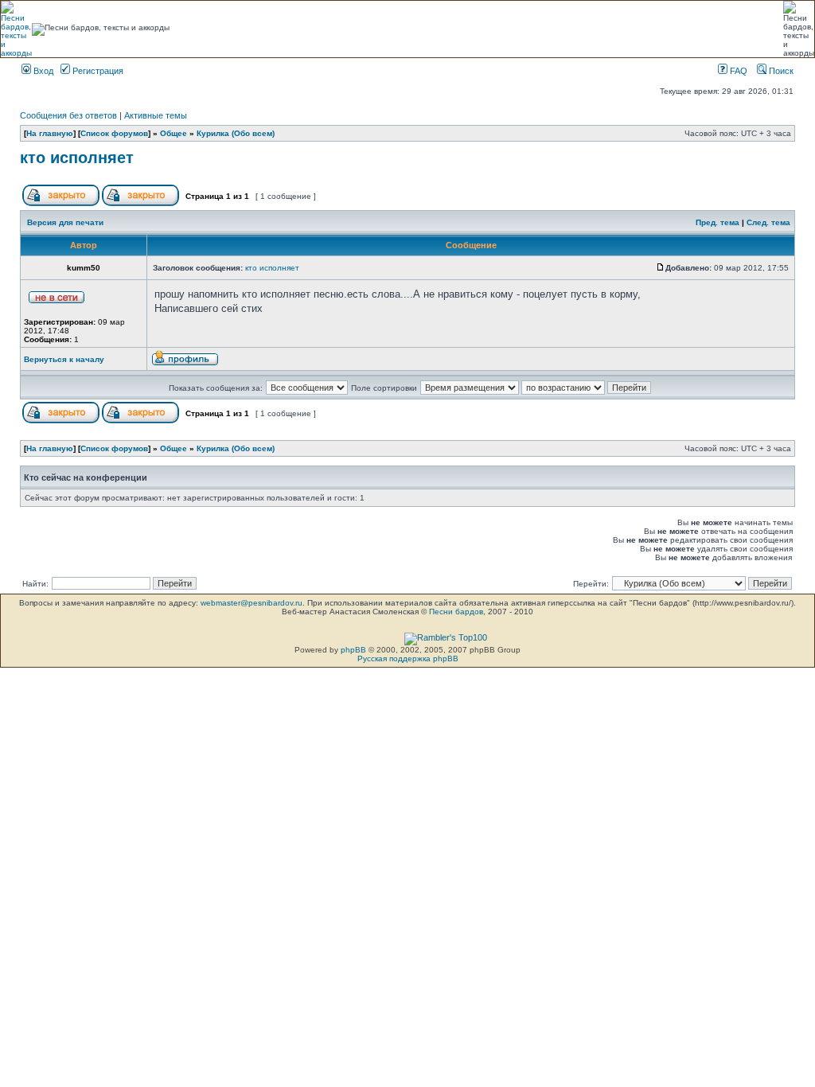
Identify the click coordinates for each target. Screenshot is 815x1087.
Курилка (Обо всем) (236, 133)
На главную (49, 133)
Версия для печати (65, 222)
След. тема (768, 222)
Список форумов (114, 133)
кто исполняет (77, 157)
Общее (173, 133)
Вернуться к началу (64, 359)
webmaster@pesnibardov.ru (251, 602)
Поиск (780, 71)
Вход (42, 71)
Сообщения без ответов (68, 115)
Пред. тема (717, 222)
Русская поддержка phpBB (407, 658)
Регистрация (96, 71)
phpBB (353, 649)
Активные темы (155, 115)
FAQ (737, 71)
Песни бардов (456, 611)
